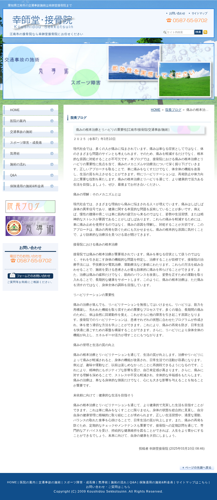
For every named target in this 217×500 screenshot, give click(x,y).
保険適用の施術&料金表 (27, 186)
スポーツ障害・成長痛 (26, 142)
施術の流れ (18, 164)
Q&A (13, 175)
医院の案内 (18, 121)
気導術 (15, 153)
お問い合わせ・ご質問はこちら (108, 486)
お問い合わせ (177, 13)
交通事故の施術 (21, 132)
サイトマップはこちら (192, 482)
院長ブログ (173, 110)
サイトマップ (199, 13)
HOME (155, 110)
